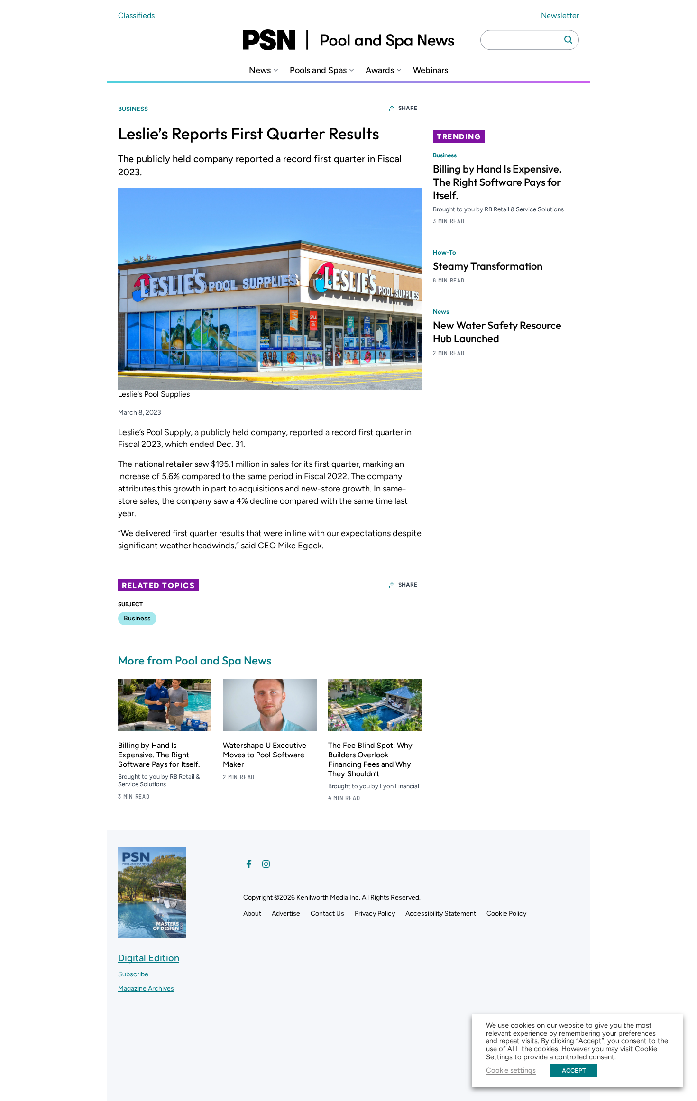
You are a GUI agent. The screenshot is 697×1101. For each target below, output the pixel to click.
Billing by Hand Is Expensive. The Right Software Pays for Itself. (159, 755)
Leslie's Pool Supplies (154, 394)
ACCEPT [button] (574, 1070)
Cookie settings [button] (511, 1070)
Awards (380, 70)
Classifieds (136, 15)
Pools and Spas (318, 70)
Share (407, 108)
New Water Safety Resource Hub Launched (497, 332)
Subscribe (133, 974)
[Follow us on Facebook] (249, 864)
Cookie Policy (506, 914)
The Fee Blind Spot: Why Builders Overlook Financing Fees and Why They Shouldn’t (370, 759)
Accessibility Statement (440, 914)
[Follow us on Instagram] (266, 864)
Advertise (286, 914)
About (252, 914)
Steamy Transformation (487, 266)
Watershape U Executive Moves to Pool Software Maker (264, 755)
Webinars (430, 70)
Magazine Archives (146, 988)
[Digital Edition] (152, 933)
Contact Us (327, 914)
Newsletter (560, 15)
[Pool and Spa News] (348, 39)
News (260, 70)
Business (133, 109)
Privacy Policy (375, 914)
